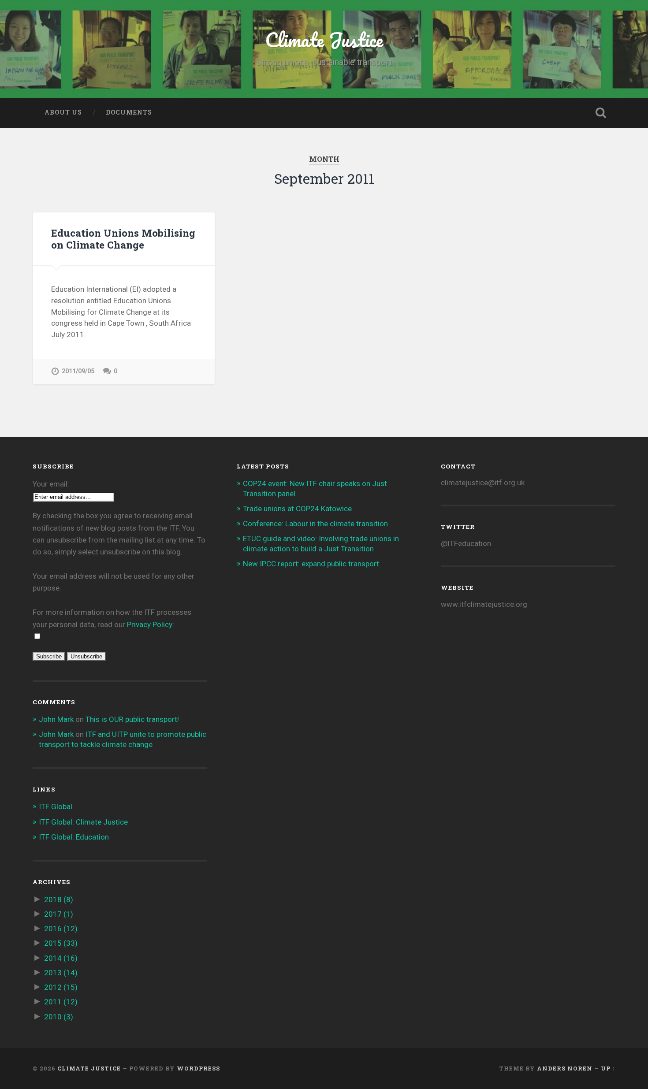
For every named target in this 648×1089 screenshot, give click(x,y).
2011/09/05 (78, 371)
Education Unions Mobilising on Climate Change (123, 238)
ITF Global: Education (74, 837)
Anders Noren (564, 1068)
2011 (61, 1001)
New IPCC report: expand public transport (311, 563)
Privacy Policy (149, 624)
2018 (58, 899)
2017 (58, 914)
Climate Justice (324, 39)
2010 (58, 1016)
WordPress (198, 1068)
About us (63, 112)
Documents (129, 112)
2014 (61, 958)
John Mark (56, 719)
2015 (61, 943)
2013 (61, 972)
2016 (61, 928)
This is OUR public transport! (132, 719)
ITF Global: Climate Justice (83, 822)
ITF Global (55, 806)
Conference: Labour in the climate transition (315, 523)
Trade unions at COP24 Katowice (297, 508)
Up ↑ (608, 1068)
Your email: (51, 483)
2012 (61, 987)
